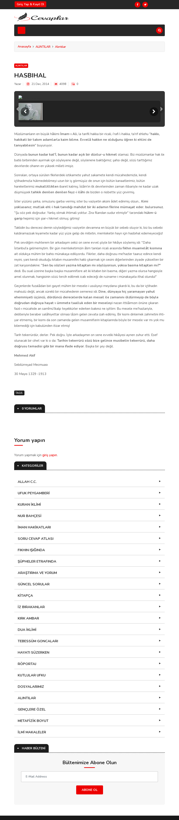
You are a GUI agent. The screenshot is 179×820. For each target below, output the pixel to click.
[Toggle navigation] (21, 30)
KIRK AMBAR (28, 618)
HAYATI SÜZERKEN (33, 652)
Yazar (17, 84)
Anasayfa (24, 46)
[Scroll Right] (154, 111)
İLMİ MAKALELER (32, 732)
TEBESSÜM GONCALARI (38, 641)
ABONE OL (90, 790)
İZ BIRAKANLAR (31, 607)
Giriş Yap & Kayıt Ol (30, 4)
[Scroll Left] (25, 111)
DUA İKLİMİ (27, 629)
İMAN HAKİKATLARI (34, 527)
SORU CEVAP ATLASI (35, 538)
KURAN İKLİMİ (29, 504)
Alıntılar (60, 47)
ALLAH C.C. (27, 481)
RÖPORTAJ (27, 664)
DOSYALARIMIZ (31, 686)
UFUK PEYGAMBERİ (34, 493)
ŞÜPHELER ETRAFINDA (37, 561)
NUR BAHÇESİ (29, 516)
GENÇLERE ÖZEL (32, 709)
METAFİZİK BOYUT (33, 720)
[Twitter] (145, 4)
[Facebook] (137, 4)
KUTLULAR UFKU (32, 675)
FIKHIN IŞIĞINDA (31, 550)
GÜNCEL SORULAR (34, 584)
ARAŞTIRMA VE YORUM (37, 572)
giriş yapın (49, 455)
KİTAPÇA (25, 595)
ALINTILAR (43, 47)
